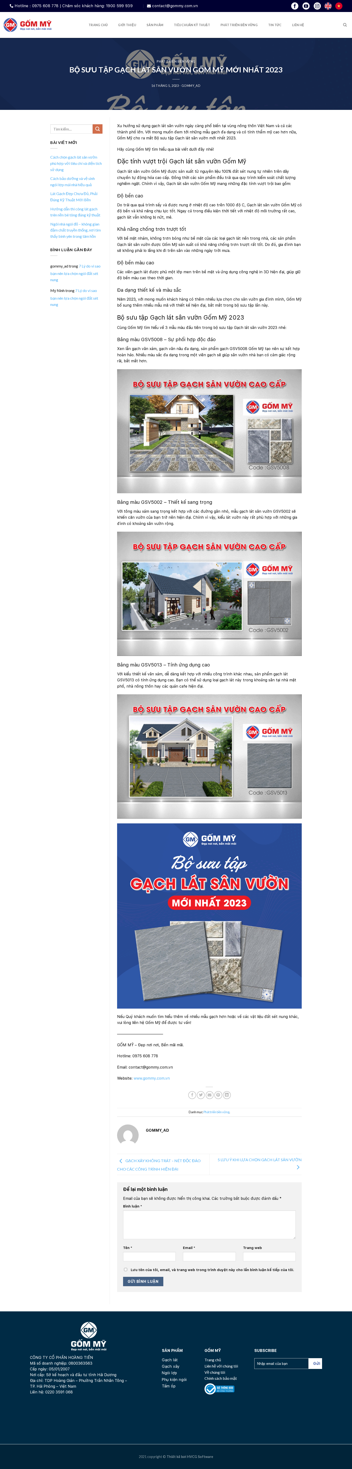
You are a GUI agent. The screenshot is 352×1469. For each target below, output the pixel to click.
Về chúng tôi (214, 1372)
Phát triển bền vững (239, 25)
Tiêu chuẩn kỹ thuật (192, 25)
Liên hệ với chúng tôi (221, 1366)
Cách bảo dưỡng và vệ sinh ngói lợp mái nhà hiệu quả (72, 181)
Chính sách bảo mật (220, 1378)
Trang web (252, 1248)
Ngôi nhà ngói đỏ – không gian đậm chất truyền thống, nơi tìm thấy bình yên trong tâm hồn (75, 230)
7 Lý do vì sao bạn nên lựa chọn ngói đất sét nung (75, 273)
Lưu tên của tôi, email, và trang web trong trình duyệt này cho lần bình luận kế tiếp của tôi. (212, 1270)
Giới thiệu (127, 25)
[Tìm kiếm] (344, 25)
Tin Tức (275, 25)
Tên (127, 1248)
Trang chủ (98, 25)
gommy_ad (191, 86)
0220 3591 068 (59, 1392)
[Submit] (97, 129)
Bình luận (132, 1206)
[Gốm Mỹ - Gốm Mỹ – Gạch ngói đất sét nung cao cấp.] (27, 25)
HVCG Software (200, 1457)
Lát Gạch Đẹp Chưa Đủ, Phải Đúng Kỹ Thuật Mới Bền (73, 196)
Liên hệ (298, 25)
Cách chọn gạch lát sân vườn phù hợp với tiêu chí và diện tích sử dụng (76, 163)
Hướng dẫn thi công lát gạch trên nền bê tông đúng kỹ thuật (75, 212)
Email (189, 1248)
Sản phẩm (155, 25)
